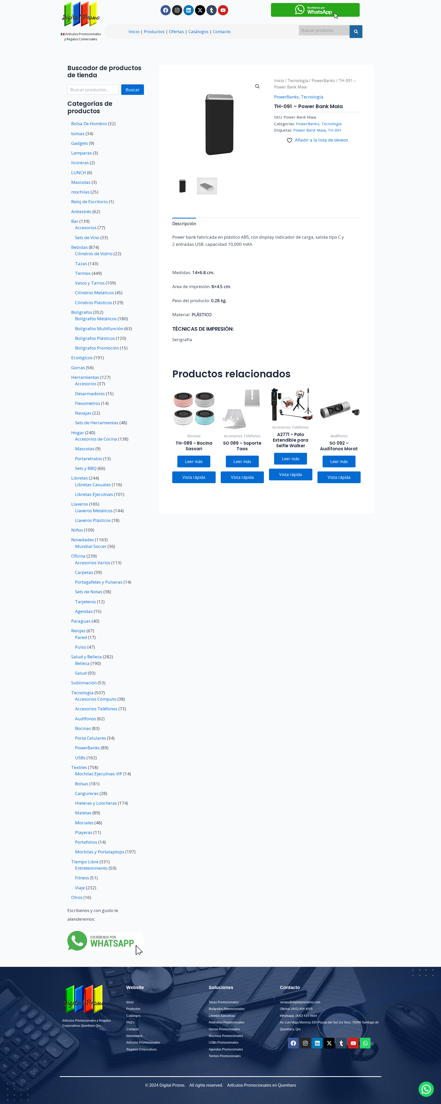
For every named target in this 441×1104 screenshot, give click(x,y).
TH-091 (335, 130)
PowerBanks (323, 80)
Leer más (194, 461)
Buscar (133, 90)
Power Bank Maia (309, 130)
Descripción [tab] (184, 223)
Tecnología (298, 80)
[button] (257, 86)
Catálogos (198, 31)
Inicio (134, 31)
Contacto (222, 31)
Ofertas (176, 31)
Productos (154, 31)
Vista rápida (193, 477)
